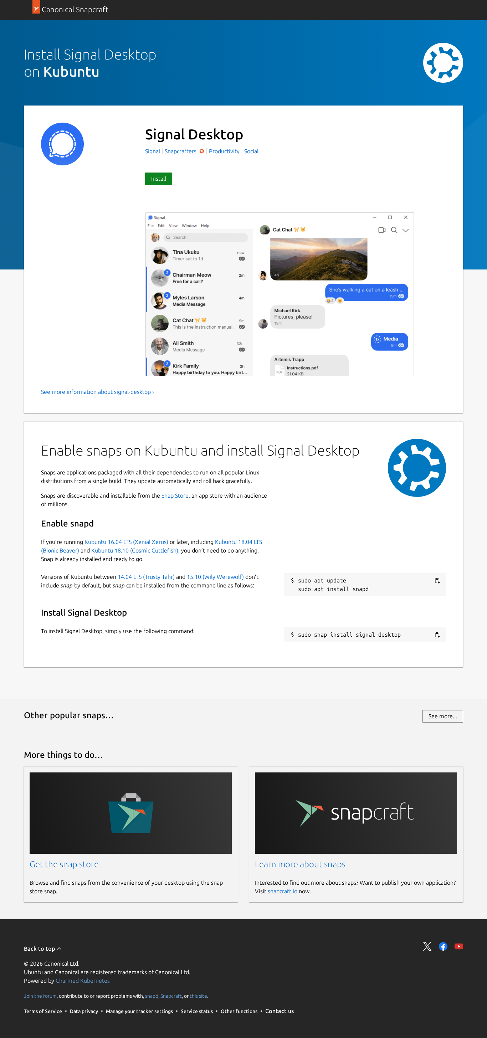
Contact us (279, 1011)
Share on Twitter (427, 946)
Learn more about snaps (300, 864)
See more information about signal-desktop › (97, 392)
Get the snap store (64, 864)
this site (198, 995)
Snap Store (175, 495)
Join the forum (40, 995)
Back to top (40, 948)
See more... (443, 716)
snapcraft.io (282, 891)
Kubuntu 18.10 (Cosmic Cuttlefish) (134, 550)
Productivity (224, 151)
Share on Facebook (443, 946)
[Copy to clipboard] (437, 581)
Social (251, 151)
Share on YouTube (459, 946)
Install (158, 178)
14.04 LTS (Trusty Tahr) (146, 577)
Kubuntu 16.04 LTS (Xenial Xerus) (126, 542)
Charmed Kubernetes (83, 980)
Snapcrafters (181, 151)
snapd (151, 995)
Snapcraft (171, 995)
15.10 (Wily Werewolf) (215, 577)
